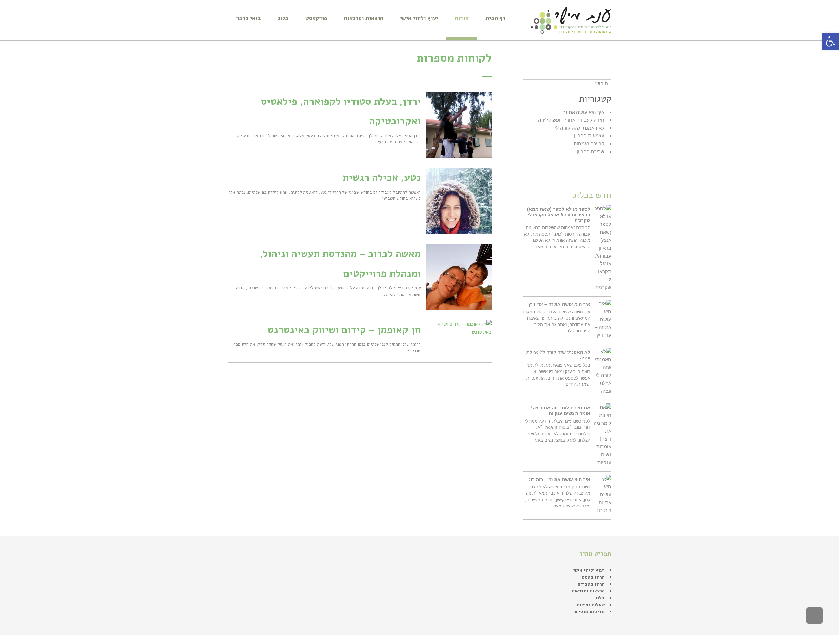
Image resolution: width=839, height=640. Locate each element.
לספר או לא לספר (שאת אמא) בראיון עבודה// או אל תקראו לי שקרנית (558, 214)
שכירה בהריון (590, 151)
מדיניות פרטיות (589, 612)
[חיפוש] (528, 83)
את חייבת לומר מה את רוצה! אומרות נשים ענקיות (560, 410)
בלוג (600, 598)
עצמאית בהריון (589, 135)
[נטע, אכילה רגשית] (459, 201)
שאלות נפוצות (591, 605)
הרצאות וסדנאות (588, 591)
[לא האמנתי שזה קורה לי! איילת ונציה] (602, 371)
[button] (830, 41)
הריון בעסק (593, 577)
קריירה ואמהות (589, 143)
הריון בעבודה (591, 584)
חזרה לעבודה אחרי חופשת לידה (571, 120)
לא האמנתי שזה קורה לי (579, 128)
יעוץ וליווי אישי (589, 570)
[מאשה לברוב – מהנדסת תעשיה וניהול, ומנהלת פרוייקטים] (459, 277)
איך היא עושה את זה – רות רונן (558, 479)
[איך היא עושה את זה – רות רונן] (602, 494)
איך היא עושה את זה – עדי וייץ (559, 304)
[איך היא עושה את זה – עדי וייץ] (602, 319)
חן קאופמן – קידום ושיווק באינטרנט (344, 330)
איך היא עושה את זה (583, 112)
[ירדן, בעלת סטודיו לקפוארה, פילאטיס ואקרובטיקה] (459, 125)
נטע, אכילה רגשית (382, 177)
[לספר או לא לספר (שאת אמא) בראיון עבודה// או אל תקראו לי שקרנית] (602, 248)
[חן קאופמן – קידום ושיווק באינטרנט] (459, 328)
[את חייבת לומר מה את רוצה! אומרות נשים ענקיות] (602, 434)
